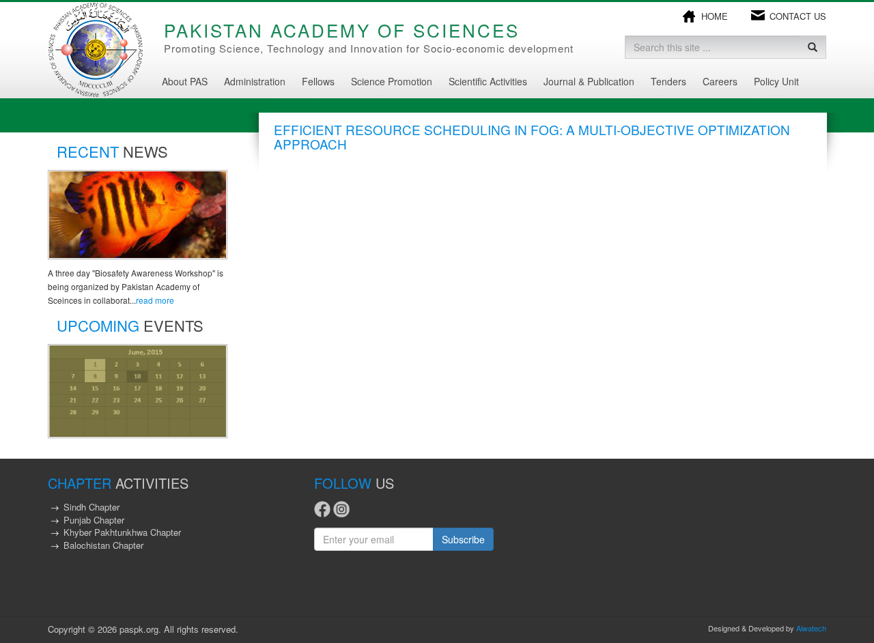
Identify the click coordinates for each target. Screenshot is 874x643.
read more (155, 300)
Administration (254, 81)
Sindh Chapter (91, 506)
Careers (720, 81)
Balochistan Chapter (103, 545)
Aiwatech (811, 628)
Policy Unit (776, 81)
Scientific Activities (488, 81)
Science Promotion (391, 81)
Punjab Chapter (94, 519)
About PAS (185, 81)
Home (714, 16)
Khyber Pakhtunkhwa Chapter (122, 532)
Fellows (318, 81)
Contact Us (798, 16)
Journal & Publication (589, 81)
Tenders (668, 81)
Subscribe (463, 539)
